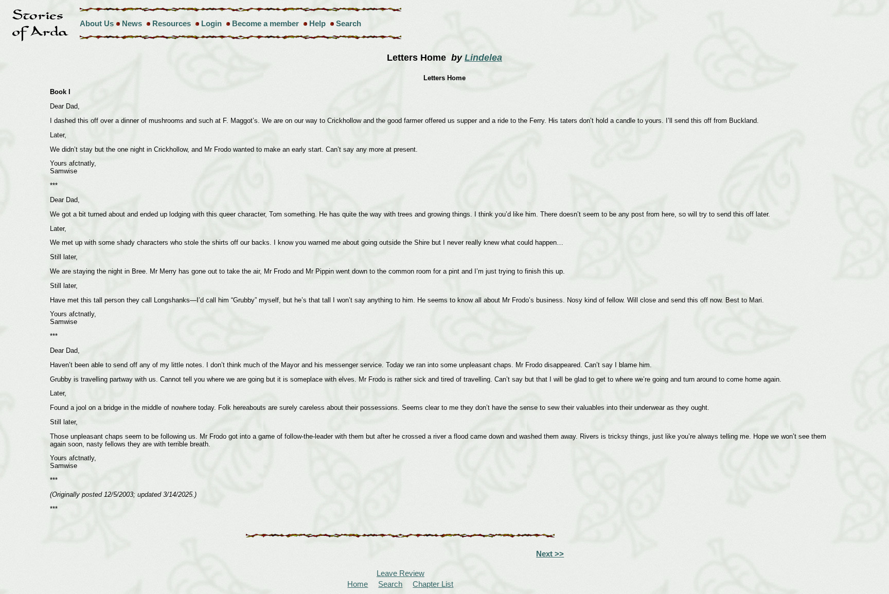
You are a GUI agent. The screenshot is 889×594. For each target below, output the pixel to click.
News (132, 23)
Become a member (265, 23)
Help (317, 23)
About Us (97, 23)
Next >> (550, 553)
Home (357, 584)
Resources (171, 23)
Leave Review (400, 573)
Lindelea (483, 57)
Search (348, 23)
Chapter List (433, 584)
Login (211, 23)
